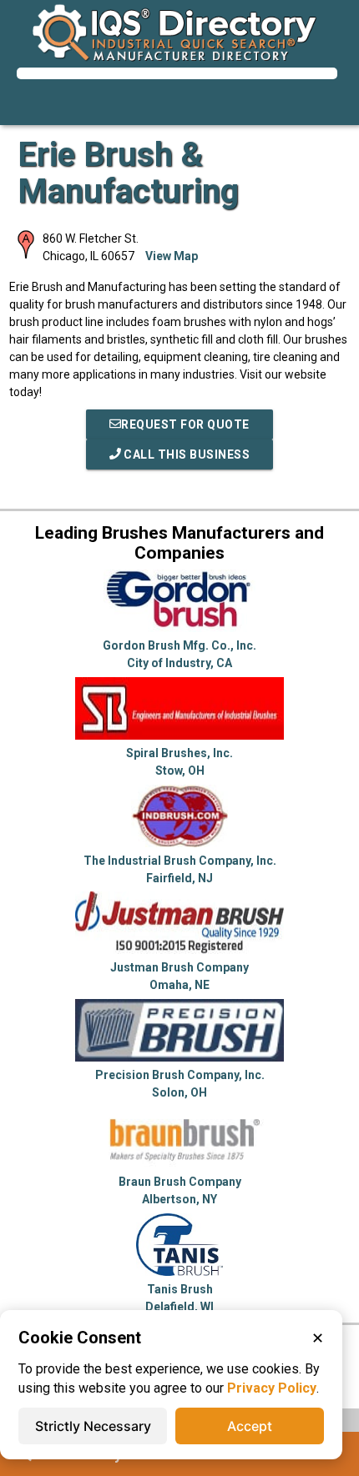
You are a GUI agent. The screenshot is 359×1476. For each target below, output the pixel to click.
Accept (249, 1426)
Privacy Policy (271, 1388)
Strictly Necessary (93, 1426)
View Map (171, 256)
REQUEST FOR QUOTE (185, 424)
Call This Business (185, 454)
